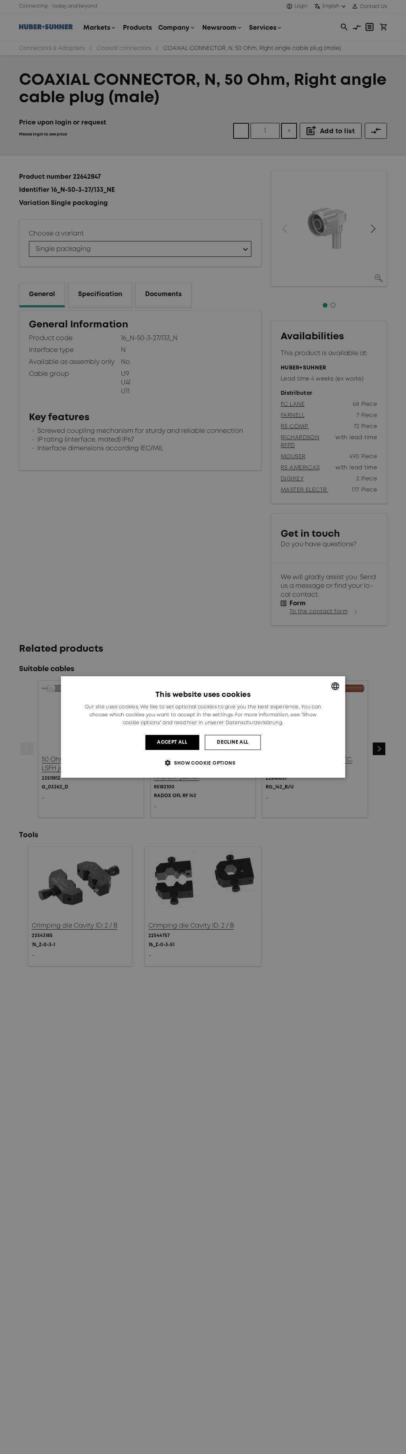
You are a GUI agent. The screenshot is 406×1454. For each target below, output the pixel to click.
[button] (203, 763)
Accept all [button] (172, 742)
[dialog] (203, 727)
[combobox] (335, 686)
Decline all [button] (232, 742)
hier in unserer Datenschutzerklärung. (235, 722)
